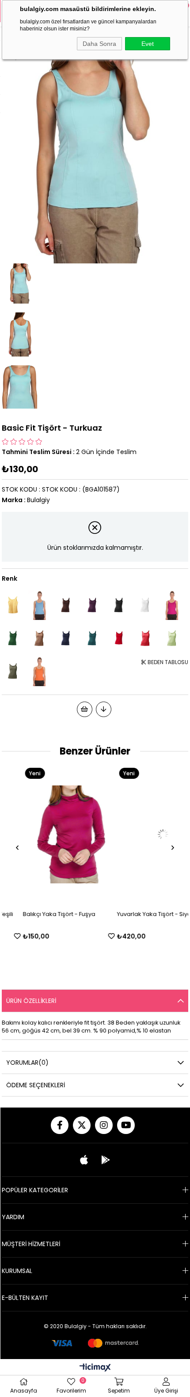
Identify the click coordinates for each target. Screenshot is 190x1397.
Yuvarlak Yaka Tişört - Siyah (135, 914)
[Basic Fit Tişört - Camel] (39, 638)
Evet (147, 43)
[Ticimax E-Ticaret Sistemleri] (95, 1368)
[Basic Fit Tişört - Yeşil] (13, 638)
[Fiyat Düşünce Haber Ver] (103, 709)
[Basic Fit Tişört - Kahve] (66, 605)
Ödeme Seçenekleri (35, 1085)
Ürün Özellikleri (31, 1000)
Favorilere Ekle (90, 936)
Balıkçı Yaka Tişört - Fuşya (38, 914)
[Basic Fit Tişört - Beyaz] (145, 605)
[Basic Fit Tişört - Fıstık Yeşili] (172, 638)
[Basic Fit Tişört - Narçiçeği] (145, 638)
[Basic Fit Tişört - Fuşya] (172, 605)
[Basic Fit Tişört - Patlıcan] (92, 605)
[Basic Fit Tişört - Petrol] (92, 638)
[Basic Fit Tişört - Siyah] (119, 605)
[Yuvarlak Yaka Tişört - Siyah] (142, 834)
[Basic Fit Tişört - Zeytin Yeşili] (13, 671)
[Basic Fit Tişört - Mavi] (39, 605)
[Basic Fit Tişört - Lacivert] (66, 638)
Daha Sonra (99, 43)
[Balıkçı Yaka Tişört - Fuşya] (48, 834)
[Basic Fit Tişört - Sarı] (13, 605)
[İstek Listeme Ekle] (84, 709)
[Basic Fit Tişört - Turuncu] (39, 671)
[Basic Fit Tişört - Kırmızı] (119, 638)
